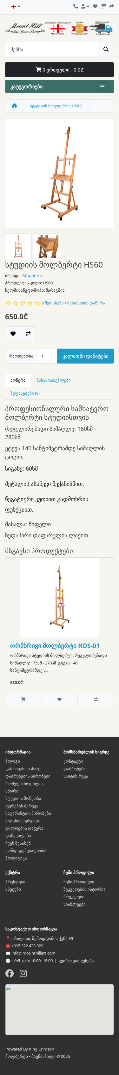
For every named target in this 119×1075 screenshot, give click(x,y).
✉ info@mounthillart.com (30, 953)
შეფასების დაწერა (86, 303)
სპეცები (13, 889)
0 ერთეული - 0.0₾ (62, 69)
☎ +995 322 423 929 (24, 946)
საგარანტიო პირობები (28, 813)
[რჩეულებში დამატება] (13, 333)
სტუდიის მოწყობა (23, 798)
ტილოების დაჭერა (24, 828)
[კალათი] (103, 5)
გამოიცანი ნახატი (23, 769)
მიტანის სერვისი (22, 821)
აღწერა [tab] (18, 380)
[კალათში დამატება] (23, 699)
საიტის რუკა (75, 776)
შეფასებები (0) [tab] (25, 393)
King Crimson (41, 1049)
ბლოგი (12, 761)
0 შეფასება (53, 303)
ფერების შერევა (21, 806)
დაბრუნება (74, 769)
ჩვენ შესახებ (18, 843)
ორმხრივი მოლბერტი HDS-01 (55, 645)
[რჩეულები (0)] (95, 5)
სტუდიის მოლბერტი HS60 (56, 106)
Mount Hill (33, 275)
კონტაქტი (73, 761)
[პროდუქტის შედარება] (28, 333)
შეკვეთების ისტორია (84, 889)
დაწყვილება (18, 835)
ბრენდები (15, 882)
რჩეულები (73, 896)
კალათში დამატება (86, 355)
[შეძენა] (111, 5)
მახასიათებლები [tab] (53, 380)
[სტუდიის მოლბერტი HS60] (59, 176)
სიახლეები (74, 904)
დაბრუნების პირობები (27, 776)
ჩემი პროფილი (78, 882)
